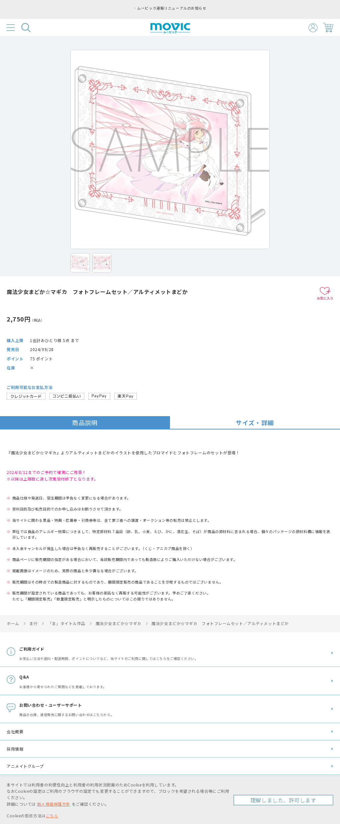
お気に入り (325, 298)
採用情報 (15, 749)
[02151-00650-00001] (80, 262)
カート (328, 28)
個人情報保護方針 (53, 804)
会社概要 (15, 731)
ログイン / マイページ (312, 27)
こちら (52, 815)
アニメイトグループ (25, 766)
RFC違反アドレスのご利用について (235, 8)
